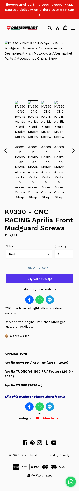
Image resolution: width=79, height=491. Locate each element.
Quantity (60, 246)
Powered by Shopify (56, 455)
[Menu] (73, 28)
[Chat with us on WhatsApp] (71, 482)
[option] (19, 150)
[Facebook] (29, 299)
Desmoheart (29, 455)
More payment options (39, 289)
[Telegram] (50, 299)
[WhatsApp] (39, 299)
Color (9, 246)
